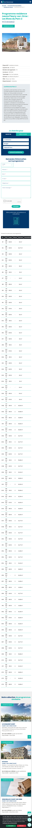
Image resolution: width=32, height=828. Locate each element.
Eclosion (5, 762)
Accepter (10, 826)
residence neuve (8, 7)
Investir (8, 134)
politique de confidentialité (10, 823)
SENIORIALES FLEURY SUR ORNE (12, 799)
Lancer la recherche (16, 152)
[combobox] (8, 140)
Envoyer (16, 206)
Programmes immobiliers (14, 5)
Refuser (21, 826)
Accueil (4, 5)
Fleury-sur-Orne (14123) (9, 726)
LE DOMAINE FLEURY (8, 724)
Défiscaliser (23, 134)
